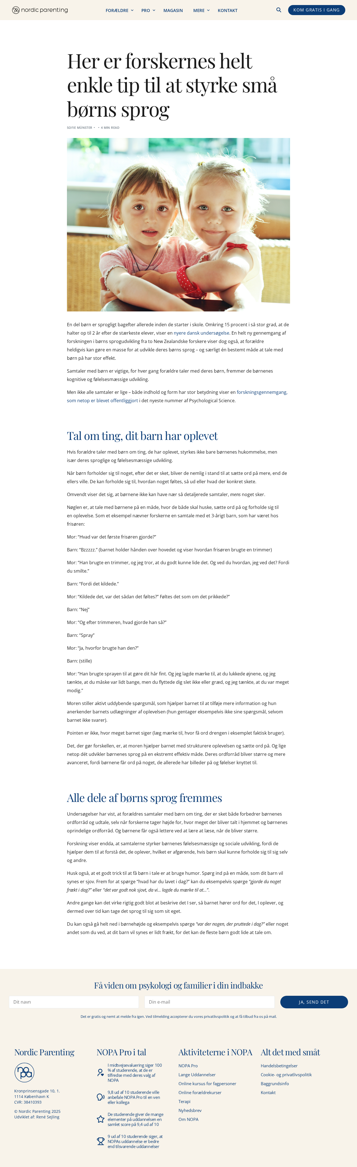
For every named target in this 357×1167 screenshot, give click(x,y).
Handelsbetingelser (279, 1065)
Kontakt (268, 1092)
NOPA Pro (188, 1065)
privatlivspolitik (216, 1016)
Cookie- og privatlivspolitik (286, 1074)
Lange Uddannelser (197, 1074)
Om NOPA (188, 1119)
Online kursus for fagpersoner (207, 1083)
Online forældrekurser (199, 1092)
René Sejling (47, 1117)
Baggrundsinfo (275, 1083)
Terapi (184, 1101)
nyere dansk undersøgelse (201, 333)
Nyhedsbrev (190, 1110)
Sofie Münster (79, 127)
